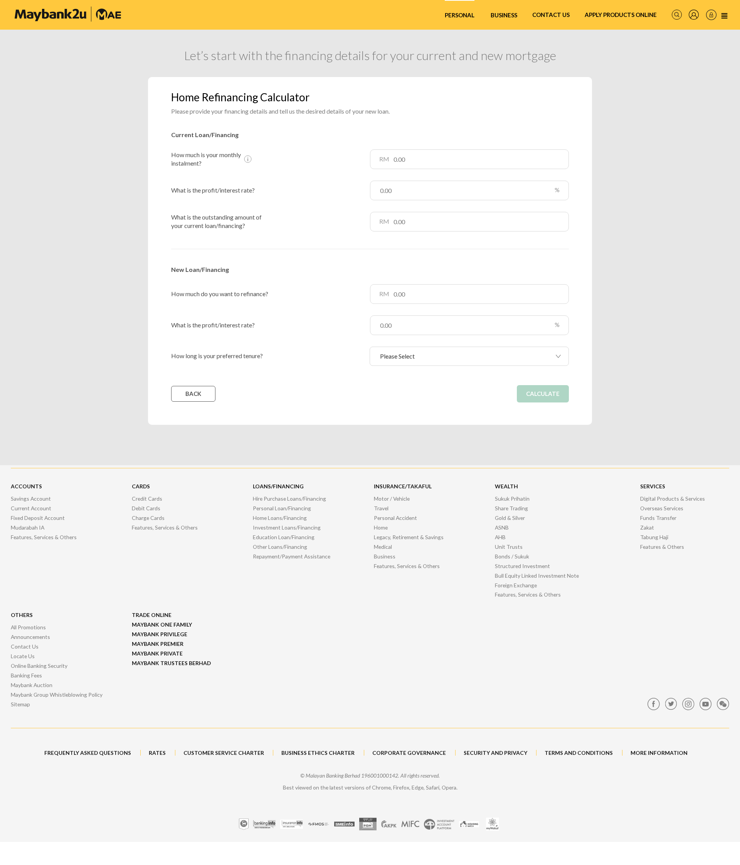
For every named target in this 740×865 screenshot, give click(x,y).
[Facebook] (654, 704)
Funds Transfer (658, 518)
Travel (381, 508)
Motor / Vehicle (392, 498)
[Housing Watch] (469, 824)
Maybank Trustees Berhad (171, 663)
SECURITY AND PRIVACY (495, 752)
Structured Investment (522, 566)
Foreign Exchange (516, 585)
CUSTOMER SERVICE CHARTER (223, 752)
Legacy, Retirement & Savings (409, 537)
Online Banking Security (39, 665)
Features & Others (662, 546)
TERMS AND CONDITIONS (579, 752)
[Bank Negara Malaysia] (244, 824)
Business (504, 15)
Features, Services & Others (44, 537)
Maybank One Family (162, 624)
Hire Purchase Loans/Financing (289, 498)
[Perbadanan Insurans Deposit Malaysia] (368, 824)
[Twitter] (671, 704)
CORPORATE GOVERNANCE (409, 752)
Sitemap (20, 704)
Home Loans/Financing (280, 518)
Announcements (30, 637)
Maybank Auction (31, 685)
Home (381, 527)
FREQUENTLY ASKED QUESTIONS (87, 752)
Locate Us (23, 656)
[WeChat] (723, 704)
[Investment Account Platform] (439, 824)
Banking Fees (26, 675)
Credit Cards (147, 498)
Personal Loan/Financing (282, 508)
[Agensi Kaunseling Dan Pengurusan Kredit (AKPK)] (389, 824)
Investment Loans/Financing (287, 527)
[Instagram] (688, 704)
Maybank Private (157, 653)
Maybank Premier (157, 643)
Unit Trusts (509, 546)
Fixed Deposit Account (38, 518)
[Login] (711, 14)
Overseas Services (661, 508)
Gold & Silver (510, 518)
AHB (500, 537)
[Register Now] (694, 15)
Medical (383, 546)
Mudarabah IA (27, 527)
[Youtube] (706, 704)
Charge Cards (148, 518)
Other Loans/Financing (280, 546)
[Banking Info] (264, 824)
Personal (459, 15)
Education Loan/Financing (283, 537)
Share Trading (511, 508)
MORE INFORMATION (659, 752)
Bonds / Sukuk (512, 556)
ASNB (502, 527)
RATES (157, 752)
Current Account (31, 508)
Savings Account (31, 498)
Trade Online (152, 615)
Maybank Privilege (159, 634)
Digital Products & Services (672, 498)
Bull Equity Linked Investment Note (537, 575)
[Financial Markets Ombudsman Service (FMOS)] (319, 824)
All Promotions (28, 627)
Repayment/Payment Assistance (291, 556)
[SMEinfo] (344, 823)
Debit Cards (146, 508)
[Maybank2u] (68, 14)
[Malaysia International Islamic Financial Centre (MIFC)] (410, 824)
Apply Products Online (621, 14)
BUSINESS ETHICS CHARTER (318, 752)
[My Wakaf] (492, 824)
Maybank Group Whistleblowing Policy (57, 694)
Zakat (647, 527)
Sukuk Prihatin (512, 498)
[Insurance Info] (291, 824)
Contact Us (551, 14)
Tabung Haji (654, 537)
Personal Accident (395, 518)
